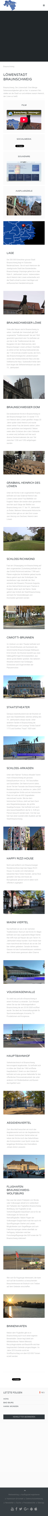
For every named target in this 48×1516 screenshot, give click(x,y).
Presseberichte (29, 1503)
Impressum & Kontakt (15, 1499)
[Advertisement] (24, 36)
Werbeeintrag (13, 1495)
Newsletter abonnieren (24, 1417)
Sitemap (41, 1503)
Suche (18, 1503)
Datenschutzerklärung (34, 1499)
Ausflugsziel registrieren (30, 1495)
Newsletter (9, 1503)
